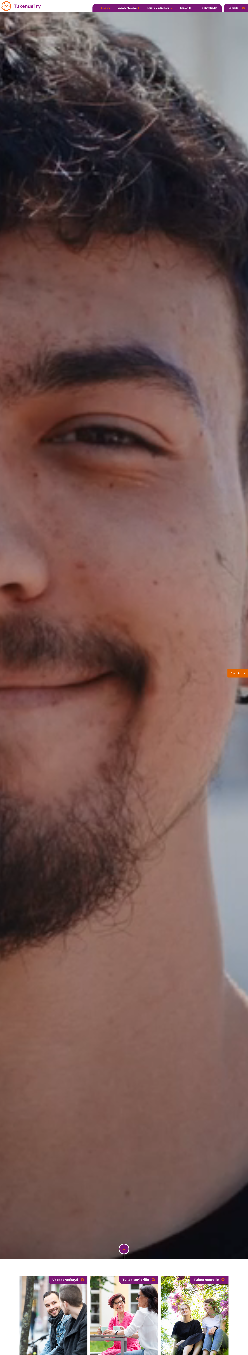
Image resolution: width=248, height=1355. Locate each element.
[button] (129, 8)
